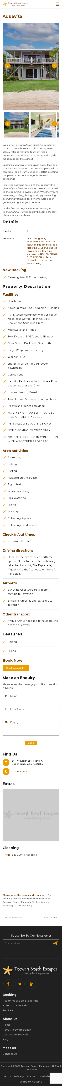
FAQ (5, 1039)
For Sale (8, 1010)
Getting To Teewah (15, 1034)
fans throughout (36, 238)
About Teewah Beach (17, 1029)
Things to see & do (15, 1005)
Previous (7, 65)
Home (7, 1024)
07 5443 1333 (19, 771)
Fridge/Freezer (35, 241)
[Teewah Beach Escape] (15, 3)
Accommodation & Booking (21, 1000)
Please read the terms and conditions (24, 895)
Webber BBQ (34, 263)
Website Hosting (31, 1081)
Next (54, 65)
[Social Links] (8, 984)
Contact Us (10, 1053)
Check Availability (16, 668)
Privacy (19, 1076)
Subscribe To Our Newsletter (31, 935)
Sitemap (31, 1076)
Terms (7, 1076)
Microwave (33, 254)
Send (31, 742)
